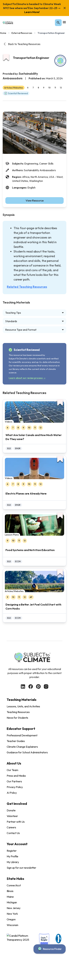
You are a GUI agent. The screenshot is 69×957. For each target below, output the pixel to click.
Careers (11, 827)
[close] (65, 8)
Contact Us (13, 833)
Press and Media (16, 775)
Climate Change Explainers (22, 746)
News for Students (17, 717)
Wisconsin (12, 925)
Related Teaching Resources (27, 287)
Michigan (12, 902)
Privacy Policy (15, 787)
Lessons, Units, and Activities (23, 706)
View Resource (35, 200)
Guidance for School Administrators (27, 752)
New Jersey (13, 908)
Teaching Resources (18, 712)
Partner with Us (16, 821)
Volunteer (12, 816)
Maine (10, 896)
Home (3, 33)
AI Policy (12, 792)
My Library (13, 862)
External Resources (22, 33)
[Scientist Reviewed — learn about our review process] (60, 61)
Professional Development (22, 735)
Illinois (10, 891)
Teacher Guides (16, 741)
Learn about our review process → (27, 378)
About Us (14, 763)
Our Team (12, 770)
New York (12, 913)
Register (12, 850)
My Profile (12, 856)
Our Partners (14, 781)
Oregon (11, 919)
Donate (11, 810)
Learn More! (32, 12)
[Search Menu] (58, 22)
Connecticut (14, 885)
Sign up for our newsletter (21, 867)
